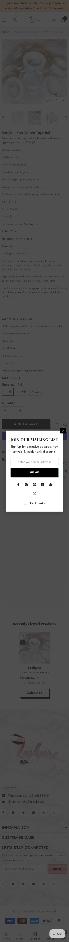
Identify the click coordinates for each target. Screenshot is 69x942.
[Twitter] (34, 494)
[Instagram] (26, 485)
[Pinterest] (34, 485)
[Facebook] (18, 485)
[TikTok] (43, 485)
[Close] (63, 430)
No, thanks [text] (37, 503)
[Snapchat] (51, 485)
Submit (34, 472)
